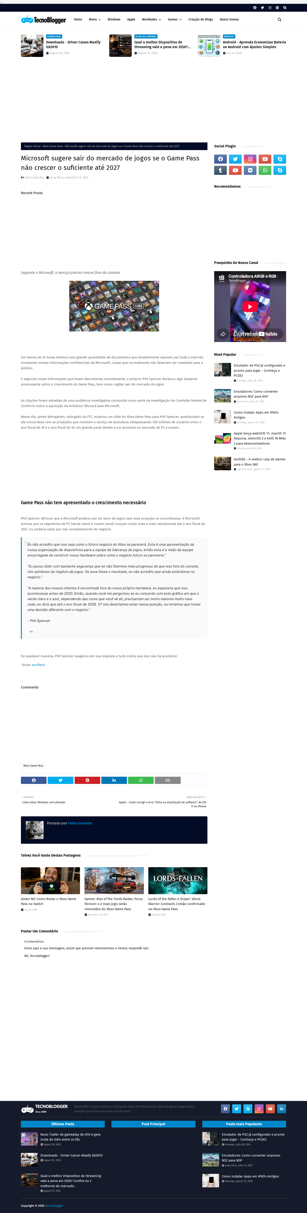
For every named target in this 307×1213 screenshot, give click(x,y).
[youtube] (265, 159)
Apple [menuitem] (131, 19)
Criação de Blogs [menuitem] (201, 19)
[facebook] (255, 8)
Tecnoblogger (54, 1205)
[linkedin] (281, 1108)
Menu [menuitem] (93, 19)
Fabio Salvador (34, 177)
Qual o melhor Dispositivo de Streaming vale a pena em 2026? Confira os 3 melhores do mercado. (162, 45)
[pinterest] (277, 8)
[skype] (284, 8)
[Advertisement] (153, 101)
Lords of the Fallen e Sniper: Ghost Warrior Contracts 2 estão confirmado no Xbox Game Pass (176, 904)
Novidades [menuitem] (149, 19)
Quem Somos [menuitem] (229, 19)
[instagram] (269, 8)
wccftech (38, 665)
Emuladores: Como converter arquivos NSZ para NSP (256, 394)
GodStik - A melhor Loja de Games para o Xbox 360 (259, 461)
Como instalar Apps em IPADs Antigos (256, 415)
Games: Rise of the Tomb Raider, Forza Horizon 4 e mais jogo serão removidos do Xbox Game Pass (113, 904)
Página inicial (32, 146)
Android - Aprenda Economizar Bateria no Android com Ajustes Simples (254, 44)
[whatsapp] (265, 170)
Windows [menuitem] (114, 19)
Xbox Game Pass (53, 146)
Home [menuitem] (78, 19)
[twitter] (262, 8)
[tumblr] (220, 170)
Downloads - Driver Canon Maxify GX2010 (73, 44)
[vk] (250, 170)
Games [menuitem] (173, 19)
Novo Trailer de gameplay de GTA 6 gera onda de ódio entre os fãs (70, 1137)
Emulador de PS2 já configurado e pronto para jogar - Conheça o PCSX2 (259, 370)
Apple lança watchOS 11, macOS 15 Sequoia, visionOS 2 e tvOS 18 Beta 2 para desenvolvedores (260, 438)
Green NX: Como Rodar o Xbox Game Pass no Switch (48, 901)
